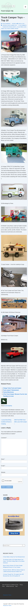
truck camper (10, 28)
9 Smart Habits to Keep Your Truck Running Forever (14, 556)
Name (2, 459)
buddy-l (15, 26)
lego (25, 26)
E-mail (2, 465)
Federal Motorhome (8, 392)
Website (3, 472)
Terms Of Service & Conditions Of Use (10, 584)
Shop (16, 586)
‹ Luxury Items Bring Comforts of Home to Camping (6, 421)
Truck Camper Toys (12, 25)
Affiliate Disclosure (10, 586)
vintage (16, 28)
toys (5, 28)
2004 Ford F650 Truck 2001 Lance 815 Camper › (20, 421)
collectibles (20, 26)
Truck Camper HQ (7, 11)
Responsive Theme (7, 595)
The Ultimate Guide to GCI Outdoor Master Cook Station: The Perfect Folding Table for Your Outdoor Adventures (13, 561)
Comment (4, 437)
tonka (2, 28)
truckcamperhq (8, 405)
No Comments (23, 25)
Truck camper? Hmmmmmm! (11, 390)
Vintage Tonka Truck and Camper (12, 388)
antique (10, 26)
